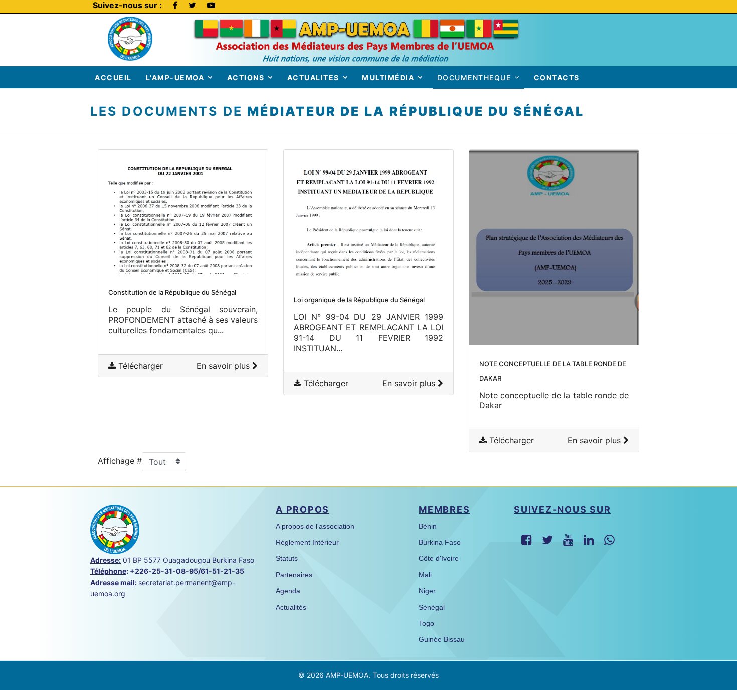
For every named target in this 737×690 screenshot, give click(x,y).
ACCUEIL (113, 77)
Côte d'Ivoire (439, 558)
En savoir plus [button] (224, 366)
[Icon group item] (526, 540)
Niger (427, 591)
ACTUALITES (313, 77)
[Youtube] (211, 5)
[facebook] (175, 5)
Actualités (291, 607)
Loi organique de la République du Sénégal (359, 300)
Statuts (287, 558)
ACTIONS (246, 77)
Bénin (428, 526)
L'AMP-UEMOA (175, 77)
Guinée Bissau (442, 639)
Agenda (288, 591)
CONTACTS (557, 77)
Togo (426, 623)
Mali (425, 575)
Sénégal (432, 607)
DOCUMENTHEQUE (474, 77)
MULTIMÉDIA (388, 77)
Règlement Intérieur (307, 542)
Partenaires (294, 575)
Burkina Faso (440, 542)
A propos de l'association (315, 526)
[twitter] (192, 5)
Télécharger (139, 366)
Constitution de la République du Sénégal (172, 292)
